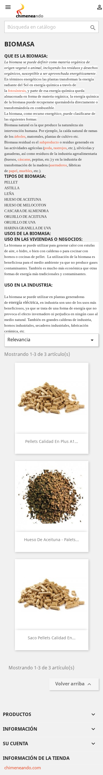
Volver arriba (74, 684)
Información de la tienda (36, 758)
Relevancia (51, 340)
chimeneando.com (22, 767)
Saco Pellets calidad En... (52, 637)
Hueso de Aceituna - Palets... (51, 539)
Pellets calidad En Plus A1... (51, 441)
